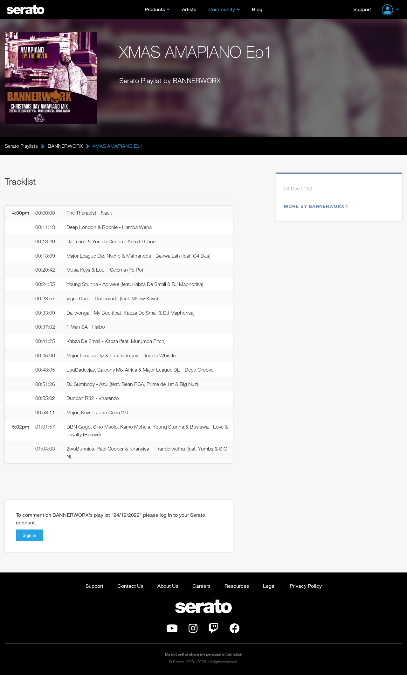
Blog (257, 9)
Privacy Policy (306, 586)
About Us (167, 586)
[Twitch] (213, 630)
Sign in (29, 535)
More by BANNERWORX (314, 206)
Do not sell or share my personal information (203, 654)
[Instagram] (193, 630)
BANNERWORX (65, 146)
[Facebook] (234, 630)
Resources (236, 586)
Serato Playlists (21, 146)
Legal (269, 586)
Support (362, 9)
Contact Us (130, 586)
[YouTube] (172, 630)
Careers (201, 586)
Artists (189, 9)
